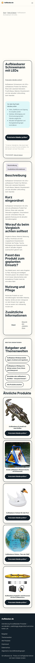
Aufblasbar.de (8, 3)
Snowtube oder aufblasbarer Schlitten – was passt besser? (16, 377)
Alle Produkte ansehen (14, 384)
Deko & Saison (11, 12)
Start (4, 12)
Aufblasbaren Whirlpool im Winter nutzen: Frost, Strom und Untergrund (16, 368)
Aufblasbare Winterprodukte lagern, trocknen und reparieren (17, 359)
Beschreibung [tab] (12, 165)
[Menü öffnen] (32, 3)
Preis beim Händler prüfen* (13, 80)
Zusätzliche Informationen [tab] (16, 169)
